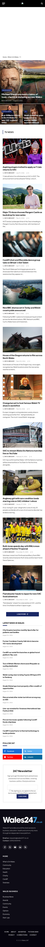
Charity (5, 876)
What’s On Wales (9, 862)
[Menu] (3, 3)
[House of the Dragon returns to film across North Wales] (22, 339)
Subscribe (22, 796)
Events (5, 907)
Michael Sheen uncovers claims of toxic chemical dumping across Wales (22, 95)
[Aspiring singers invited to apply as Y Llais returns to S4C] (22, 151)
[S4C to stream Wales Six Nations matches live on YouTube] (22, 435)
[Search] (42, 3)
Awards (5, 900)
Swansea (6, 882)
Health (5, 872)
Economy (6, 914)
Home (5, 57)
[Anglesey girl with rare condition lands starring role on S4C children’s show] (22, 482)
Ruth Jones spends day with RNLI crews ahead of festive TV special (21, 547)
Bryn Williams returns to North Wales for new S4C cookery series (11, 119)
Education (6, 869)
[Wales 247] (22, 3)
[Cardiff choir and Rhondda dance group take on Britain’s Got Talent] (22, 244)
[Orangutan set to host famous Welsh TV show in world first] (22, 387)
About (13, 932)
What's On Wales (13, 57)
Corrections (22, 935)
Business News (8, 897)
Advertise (22, 932)
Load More (21, 614)
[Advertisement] (22, 31)
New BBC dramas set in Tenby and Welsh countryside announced (21, 309)
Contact (33, 935)
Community (7, 865)
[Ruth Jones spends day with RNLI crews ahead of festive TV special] (22, 530)
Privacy (11, 935)
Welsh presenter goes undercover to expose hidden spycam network (33, 119)
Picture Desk (33, 932)
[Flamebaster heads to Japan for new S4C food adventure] (22, 578)
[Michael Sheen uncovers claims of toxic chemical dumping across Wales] (22, 82)
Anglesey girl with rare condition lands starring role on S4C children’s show (21, 499)
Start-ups (6, 918)
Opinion (5, 911)
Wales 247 (25, 940)
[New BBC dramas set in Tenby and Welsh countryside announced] (22, 292)
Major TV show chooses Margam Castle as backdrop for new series (22, 213)
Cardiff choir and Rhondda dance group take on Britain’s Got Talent (21, 261)
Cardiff (5, 879)
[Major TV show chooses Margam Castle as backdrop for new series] (22, 196)
